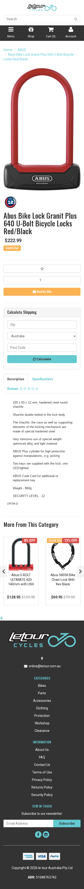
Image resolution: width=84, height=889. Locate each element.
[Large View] (11, 202)
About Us (42, 750)
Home (8, 50)
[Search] (76, 19)
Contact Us (42, 765)
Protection (42, 716)
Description (15, 378)
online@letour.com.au (45, 666)
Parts (42, 693)
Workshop (42, 723)
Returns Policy (42, 787)
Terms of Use (42, 772)
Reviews (13, 388)
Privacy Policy (42, 780)
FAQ (42, 757)
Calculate (43, 359)
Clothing (42, 708)
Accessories (42, 701)
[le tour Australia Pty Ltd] (42, 7)
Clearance (42, 731)
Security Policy (42, 795)
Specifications (42, 378)
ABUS (22, 50)
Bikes (42, 685)
